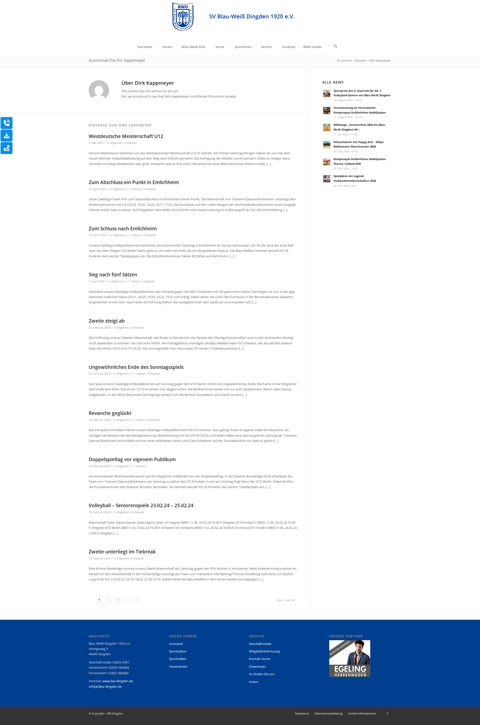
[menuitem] (144, 47)
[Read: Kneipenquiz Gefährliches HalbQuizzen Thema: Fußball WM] (326, 161)
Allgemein (116, 143)
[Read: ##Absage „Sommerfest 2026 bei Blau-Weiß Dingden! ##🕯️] (326, 127)
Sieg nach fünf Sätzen (113, 274)
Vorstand (176, 643)
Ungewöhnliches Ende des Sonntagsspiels (136, 367)
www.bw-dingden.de (117, 681)
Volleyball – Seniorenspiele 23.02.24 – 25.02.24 (141, 505)
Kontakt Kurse (259, 658)
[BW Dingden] (240, 20)
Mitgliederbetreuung (264, 651)
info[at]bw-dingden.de (105, 686)
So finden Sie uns (261, 674)
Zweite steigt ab (107, 321)
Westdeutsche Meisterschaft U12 (126, 136)
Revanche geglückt (110, 413)
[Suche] (335, 47)
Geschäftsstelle (260, 643)
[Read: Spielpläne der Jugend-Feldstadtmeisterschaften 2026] (326, 178)
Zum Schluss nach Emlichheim (123, 228)
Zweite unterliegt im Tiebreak (122, 551)
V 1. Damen (134, 189)
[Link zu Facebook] (387, 713)
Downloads (257, 666)
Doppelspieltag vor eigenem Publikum (132, 459)
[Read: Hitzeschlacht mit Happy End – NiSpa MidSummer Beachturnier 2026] (326, 144)
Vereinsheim (178, 666)
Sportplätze (177, 651)
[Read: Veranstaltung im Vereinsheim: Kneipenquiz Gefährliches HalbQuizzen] (326, 110)
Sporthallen (177, 658)
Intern (253, 681)
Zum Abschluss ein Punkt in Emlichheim (134, 182)
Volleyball (130, 143)
